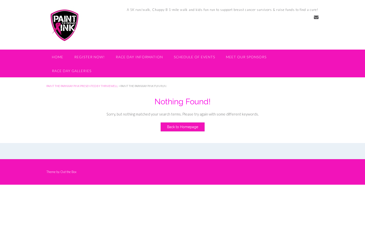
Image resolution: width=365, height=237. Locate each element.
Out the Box (68, 172)
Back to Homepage (182, 127)
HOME (57, 57)
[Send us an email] (316, 17)
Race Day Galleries (71, 71)
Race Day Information (139, 57)
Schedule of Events (194, 57)
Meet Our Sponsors (246, 57)
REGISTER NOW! (89, 57)
